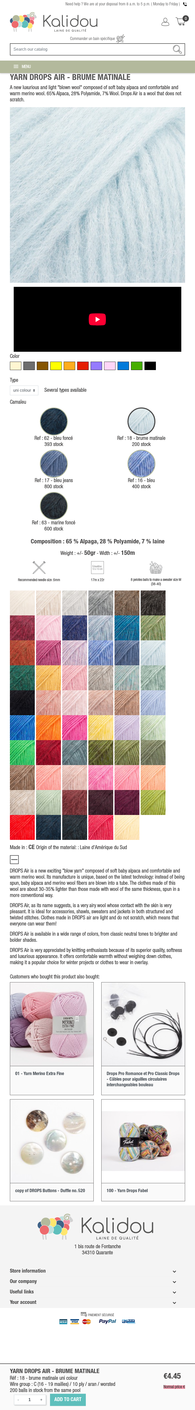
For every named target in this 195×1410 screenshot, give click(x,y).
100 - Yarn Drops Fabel (127, 1191)
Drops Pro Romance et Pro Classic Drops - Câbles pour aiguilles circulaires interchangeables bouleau (143, 1079)
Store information (28, 1271)
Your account (23, 1302)
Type (14, 380)
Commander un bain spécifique (93, 39)
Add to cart (68, 1400)
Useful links (22, 1292)
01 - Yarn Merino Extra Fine (39, 1074)
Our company (23, 1281)
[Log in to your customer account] (165, 22)
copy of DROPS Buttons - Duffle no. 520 (50, 1191)
